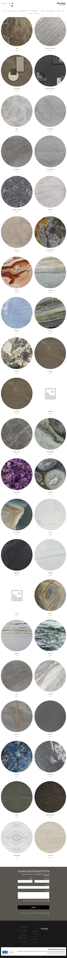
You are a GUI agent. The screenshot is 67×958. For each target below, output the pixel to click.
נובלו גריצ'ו (17, 371)
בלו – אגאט (50, 492)
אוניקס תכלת (50, 290)
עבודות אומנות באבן (35, 942)
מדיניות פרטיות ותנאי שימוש (23, 941)
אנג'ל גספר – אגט (16, 532)
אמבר (17, 48)
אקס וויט (50, 532)
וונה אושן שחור (17, 572)
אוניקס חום (17, 290)
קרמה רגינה (50, 855)
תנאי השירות (27, 913)
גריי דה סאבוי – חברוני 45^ (50, 48)
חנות (37, 944)
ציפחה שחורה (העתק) (50, 815)
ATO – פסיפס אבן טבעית (34, 939)
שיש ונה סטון (50, 411)
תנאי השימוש (34, 901)
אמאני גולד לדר (17, 411)
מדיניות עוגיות (49, 953)
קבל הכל (5, 952)
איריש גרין (50, 330)
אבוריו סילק (50, 209)
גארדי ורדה (50, 693)
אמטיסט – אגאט (17, 492)
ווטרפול (16, 815)
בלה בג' (16, 613)
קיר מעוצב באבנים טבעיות (50, 88)
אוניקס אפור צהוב (50, 250)
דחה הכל (11, 952)
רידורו (17, 693)
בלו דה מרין (17, 774)
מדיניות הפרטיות (26, 901)
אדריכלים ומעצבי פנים (34, 936)
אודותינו (37, 928)
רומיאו (17, 129)
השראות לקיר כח (17, 88)
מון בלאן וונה (16, 653)
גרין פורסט (50, 613)
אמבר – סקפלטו (17, 451)
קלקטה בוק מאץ (17, 855)
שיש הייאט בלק (50, 774)
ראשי (37, 926)
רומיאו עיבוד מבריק (50, 169)
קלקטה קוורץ (50, 572)
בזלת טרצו (50, 734)
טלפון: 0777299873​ (24, 935)
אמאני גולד (50, 371)
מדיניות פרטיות (56, 953)
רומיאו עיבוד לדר (17, 169)
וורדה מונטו (50, 653)
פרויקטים (36, 934)
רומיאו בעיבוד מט (50, 129)
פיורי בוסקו (17, 734)
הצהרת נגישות (25, 943)
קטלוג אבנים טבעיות (35, 931)
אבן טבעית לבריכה (50, 451)
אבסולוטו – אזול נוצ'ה (17, 209)
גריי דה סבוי (17, 250)
